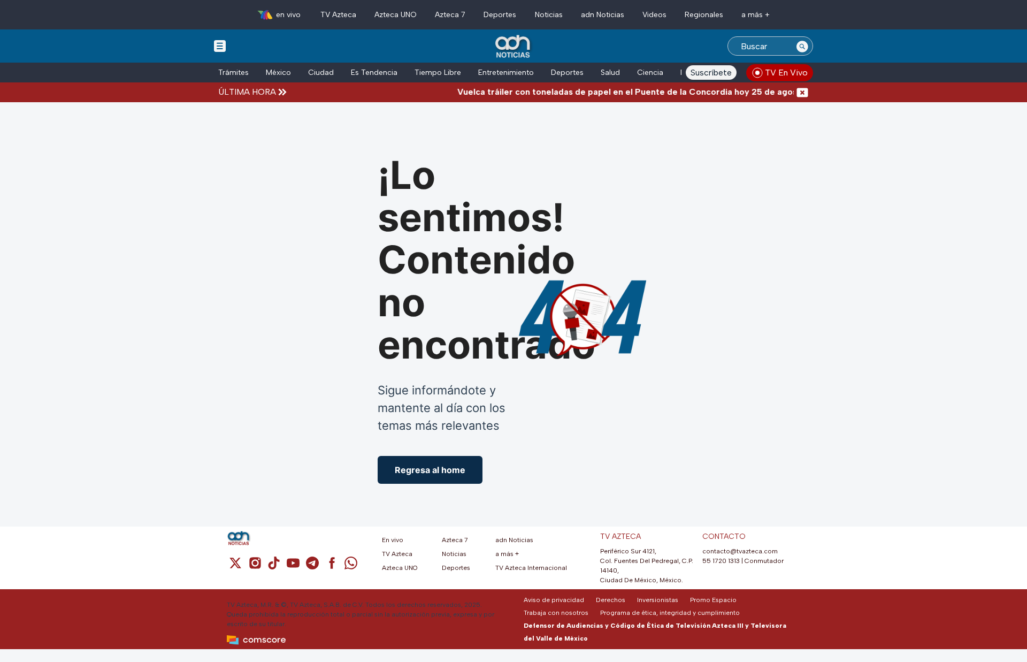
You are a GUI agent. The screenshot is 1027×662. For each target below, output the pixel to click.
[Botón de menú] (220, 45)
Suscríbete (711, 72)
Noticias (549, 14)
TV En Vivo (786, 72)
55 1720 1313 (721, 561)
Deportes (500, 14)
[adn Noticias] (513, 47)
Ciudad (321, 72)
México (278, 72)
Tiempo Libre (438, 72)
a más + (755, 14)
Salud (610, 72)
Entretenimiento (506, 72)
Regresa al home (430, 470)
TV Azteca (338, 14)
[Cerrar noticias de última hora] (802, 92)
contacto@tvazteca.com (740, 551)
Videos (654, 14)
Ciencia (650, 72)
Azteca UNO (395, 14)
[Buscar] (802, 46)
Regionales (704, 14)
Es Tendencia (374, 72)
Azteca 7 (450, 14)
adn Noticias (602, 14)
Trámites (233, 72)
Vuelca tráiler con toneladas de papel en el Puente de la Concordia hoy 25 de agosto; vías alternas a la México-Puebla (686, 92)
